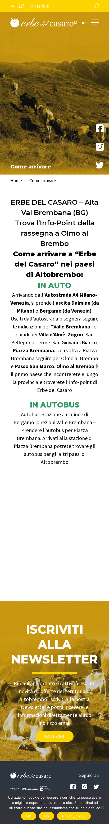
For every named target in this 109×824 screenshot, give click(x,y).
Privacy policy (73, 816)
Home (16, 181)
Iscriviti (42, 6)
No (46, 816)
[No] (102, 807)
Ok (28, 816)
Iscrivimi (55, 736)
